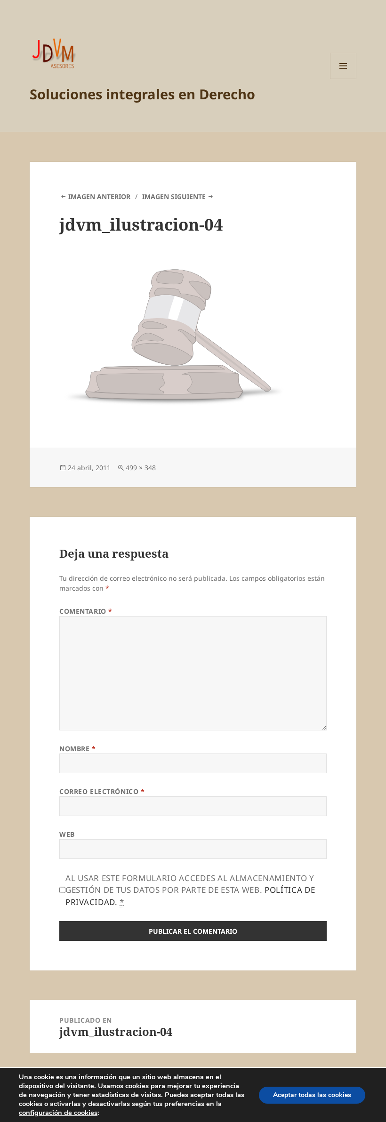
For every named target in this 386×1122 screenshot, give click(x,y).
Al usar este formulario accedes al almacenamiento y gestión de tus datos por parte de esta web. (190, 890)
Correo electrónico (102, 791)
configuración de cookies (58, 1112)
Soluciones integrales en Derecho (142, 94)
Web (67, 834)
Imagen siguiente (174, 196)
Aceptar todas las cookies (312, 1094)
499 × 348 (141, 467)
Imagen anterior (99, 196)
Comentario (86, 611)
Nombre (77, 748)
